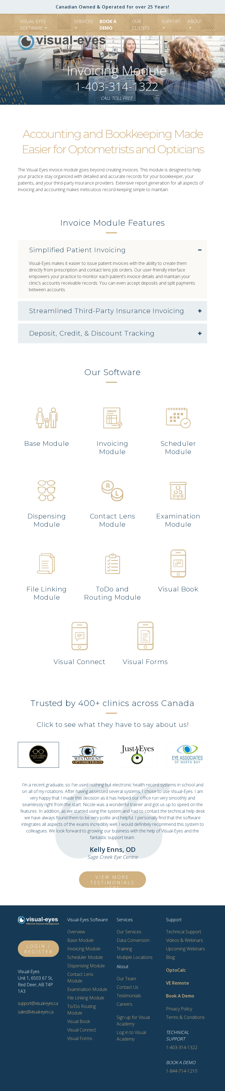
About (195, 21)
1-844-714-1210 (181, 1071)
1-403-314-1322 (117, 86)
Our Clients (141, 24)
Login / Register (38, 949)
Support (171, 21)
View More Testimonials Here (112, 881)
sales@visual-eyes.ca (35, 1012)
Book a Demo (108, 24)
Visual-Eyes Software (33, 24)
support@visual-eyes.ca (38, 1003)
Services (83, 21)
